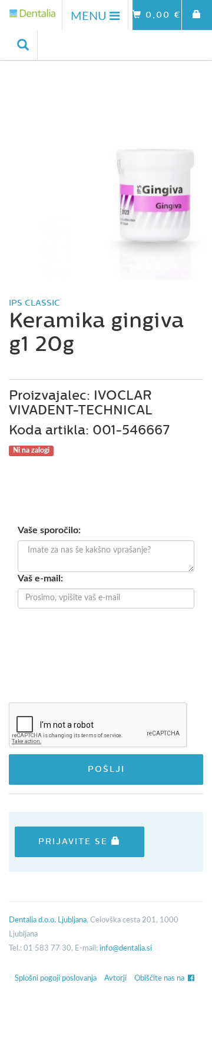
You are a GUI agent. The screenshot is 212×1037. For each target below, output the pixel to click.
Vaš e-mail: (40, 578)
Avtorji (115, 978)
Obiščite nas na (161, 978)
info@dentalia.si (126, 948)
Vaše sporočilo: (49, 530)
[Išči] (23, 45)
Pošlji (106, 769)
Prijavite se (74, 842)
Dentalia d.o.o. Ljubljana (48, 920)
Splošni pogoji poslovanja (56, 978)
